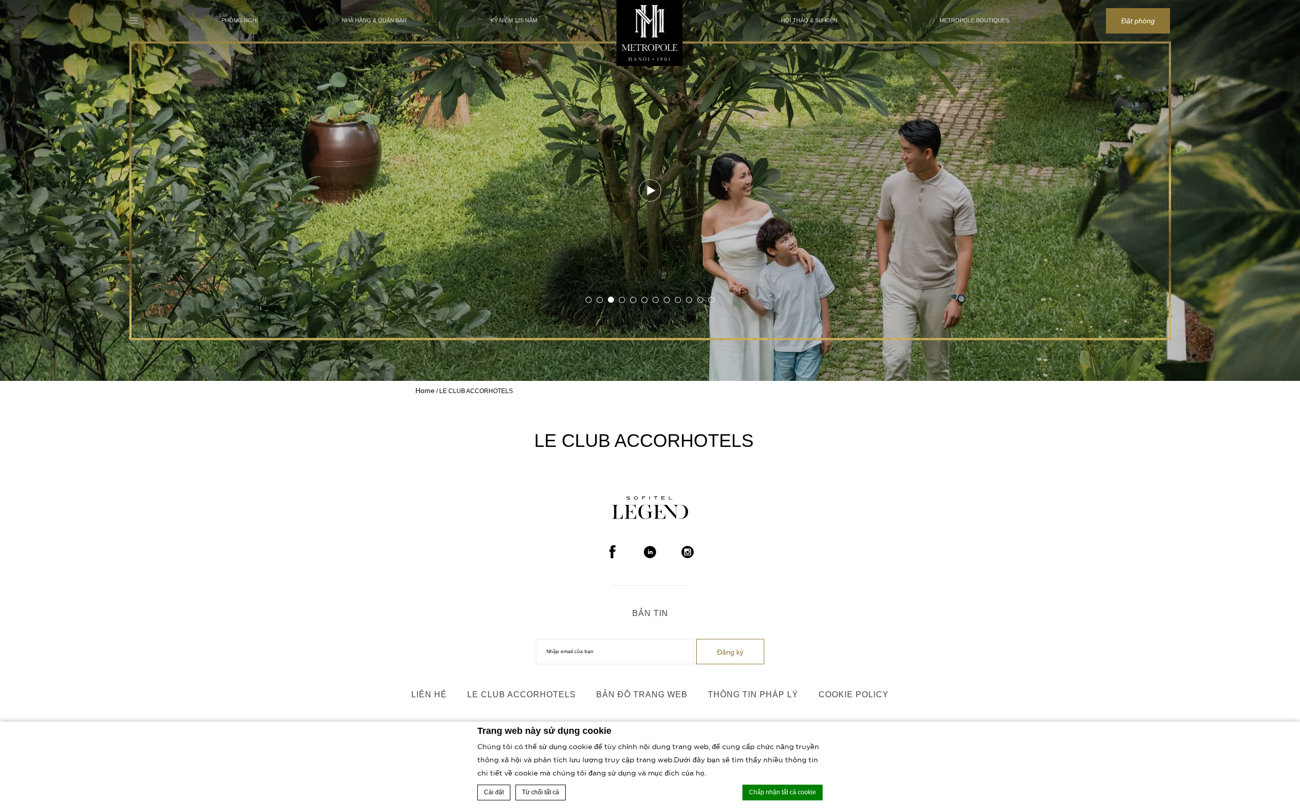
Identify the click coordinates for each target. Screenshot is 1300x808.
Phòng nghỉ (239, 20)
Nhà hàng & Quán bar (374, 20)
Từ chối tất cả (540, 792)
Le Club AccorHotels (521, 694)
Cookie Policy (854, 694)
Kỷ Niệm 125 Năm (514, 20)
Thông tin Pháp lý (753, 694)
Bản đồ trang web (642, 694)
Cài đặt (494, 792)
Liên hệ (429, 694)
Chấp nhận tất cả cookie (782, 792)
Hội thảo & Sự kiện (809, 20)
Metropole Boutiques (974, 20)
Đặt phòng (1138, 21)
